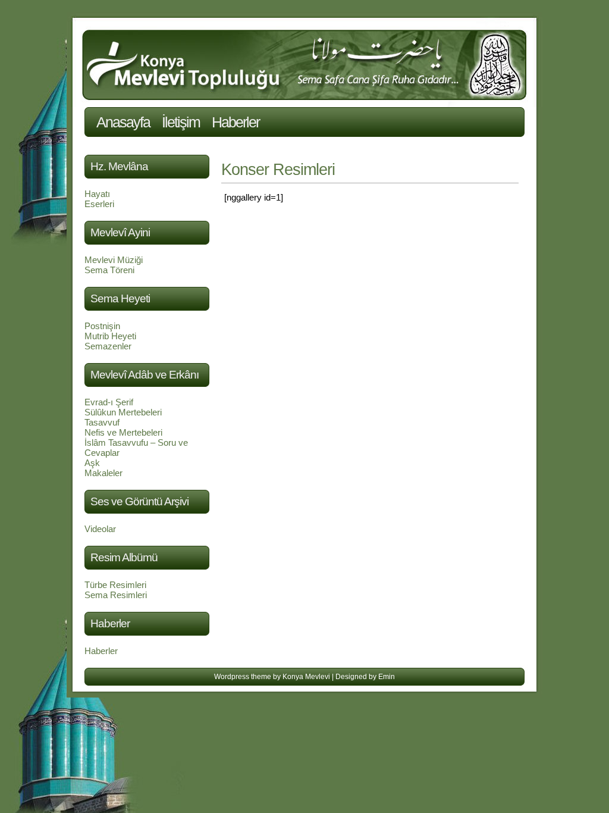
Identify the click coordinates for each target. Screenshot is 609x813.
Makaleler (103, 473)
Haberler (235, 122)
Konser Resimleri (278, 170)
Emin (386, 677)
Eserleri (99, 204)
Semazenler (107, 346)
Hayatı (97, 194)
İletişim (181, 122)
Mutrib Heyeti (110, 336)
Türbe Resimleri (115, 585)
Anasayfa (123, 122)
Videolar (100, 529)
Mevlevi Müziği (113, 260)
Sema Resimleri (115, 595)
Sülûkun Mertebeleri (123, 412)
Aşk (92, 463)
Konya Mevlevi (306, 677)
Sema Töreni (109, 270)
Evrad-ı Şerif (108, 402)
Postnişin (102, 326)
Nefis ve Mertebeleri (123, 432)
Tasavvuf (102, 422)
